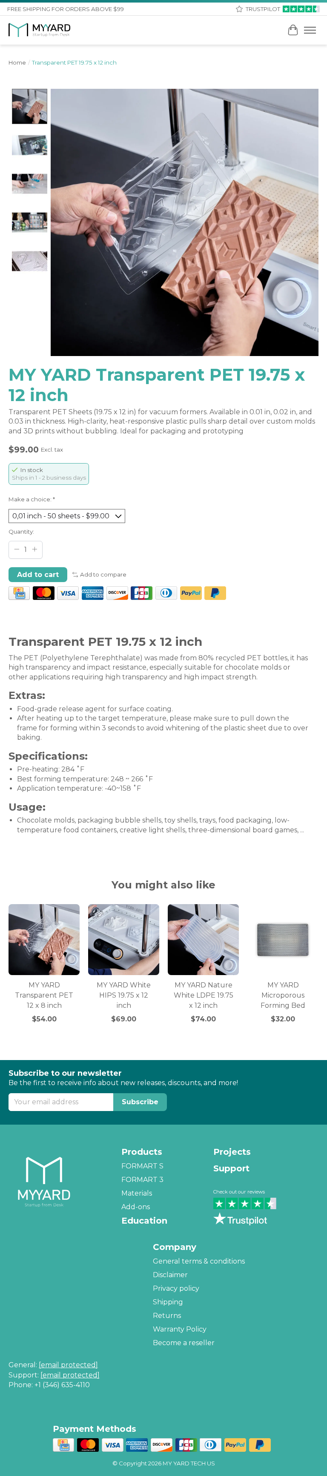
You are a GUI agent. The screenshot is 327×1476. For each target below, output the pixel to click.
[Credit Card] (19, 594)
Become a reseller (184, 1343)
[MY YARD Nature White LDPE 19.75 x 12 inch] (203, 939)
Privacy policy (176, 1288)
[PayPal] (191, 594)
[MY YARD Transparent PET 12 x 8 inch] (44, 939)
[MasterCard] (43, 594)
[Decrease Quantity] (16, 548)
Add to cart (38, 575)
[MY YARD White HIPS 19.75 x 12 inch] (123, 939)
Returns (167, 1316)
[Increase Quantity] (34, 548)
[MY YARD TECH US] (39, 30)
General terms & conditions (199, 1261)
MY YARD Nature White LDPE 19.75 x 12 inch (203, 995)
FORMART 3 (142, 1180)
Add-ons (135, 1207)
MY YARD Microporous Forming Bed (283, 995)
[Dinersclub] (166, 594)
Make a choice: (32, 499)
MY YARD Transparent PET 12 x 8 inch (44, 995)
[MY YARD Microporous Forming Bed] (282, 939)
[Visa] (68, 594)
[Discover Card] (117, 594)
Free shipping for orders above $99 (65, 9)
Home (17, 62)
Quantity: (21, 531)
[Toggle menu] (309, 30)
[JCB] (141, 594)
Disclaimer (170, 1275)
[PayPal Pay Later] (215, 594)
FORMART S (142, 1166)
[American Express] (92, 594)
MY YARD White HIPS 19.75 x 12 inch (124, 995)
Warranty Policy (180, 1329)
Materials (136, 1193)
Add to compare (103, 574)
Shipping (168, 1302)
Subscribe (140, 1102)
